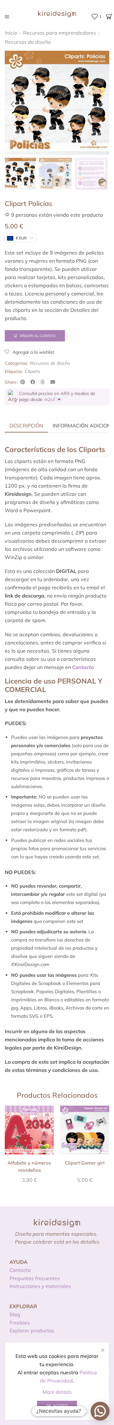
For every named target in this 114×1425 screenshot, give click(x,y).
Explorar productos (32, 1330)
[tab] (26, 425)
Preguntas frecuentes (35, 1278)
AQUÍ (49, 399)
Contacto (20, 1270)
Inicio (11, 33)
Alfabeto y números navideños (29, 1166)
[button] (13, 104)
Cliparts (32, 371)
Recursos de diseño (28, 42)
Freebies (20, 1322)
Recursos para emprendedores (59, 33)
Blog (15, 1314)
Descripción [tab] (26, 425)
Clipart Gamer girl (84, 1163)
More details (57, 1392)
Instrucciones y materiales (40, 1286)
